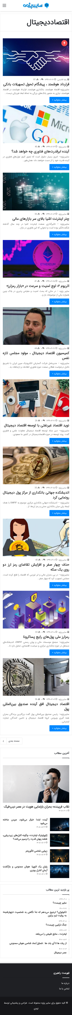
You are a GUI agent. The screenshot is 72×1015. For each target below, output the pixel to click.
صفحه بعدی (14, 741)
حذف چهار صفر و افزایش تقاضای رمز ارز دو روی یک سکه (36, 567)
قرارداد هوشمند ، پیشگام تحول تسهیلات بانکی (36, 84)
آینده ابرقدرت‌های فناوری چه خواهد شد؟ (40, 151)
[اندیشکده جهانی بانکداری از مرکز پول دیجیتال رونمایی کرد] (36, 465)
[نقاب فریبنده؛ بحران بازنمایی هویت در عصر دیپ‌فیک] (36, 784)
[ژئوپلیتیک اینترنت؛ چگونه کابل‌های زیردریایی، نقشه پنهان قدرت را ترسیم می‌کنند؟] (59, 840)
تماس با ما (64, 989)
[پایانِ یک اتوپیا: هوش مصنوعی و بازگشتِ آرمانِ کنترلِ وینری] (59, 871)
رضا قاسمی (62, 79)
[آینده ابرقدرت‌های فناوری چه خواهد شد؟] (36, 124)
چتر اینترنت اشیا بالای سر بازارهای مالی (40, 219)
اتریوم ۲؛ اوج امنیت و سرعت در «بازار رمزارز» (37, 286)
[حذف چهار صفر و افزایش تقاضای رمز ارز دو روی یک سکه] (36, 537)
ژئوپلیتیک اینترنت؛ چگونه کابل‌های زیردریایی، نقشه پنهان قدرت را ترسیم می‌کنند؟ (25, 837)
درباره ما (65, 983)
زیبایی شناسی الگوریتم (36, 851)
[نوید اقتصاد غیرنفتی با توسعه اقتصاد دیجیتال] (36, 398)
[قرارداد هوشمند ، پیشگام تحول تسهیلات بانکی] (36, 57)
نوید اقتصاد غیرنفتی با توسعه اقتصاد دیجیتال (36, 425)
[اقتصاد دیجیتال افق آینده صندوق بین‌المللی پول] (36, 677)
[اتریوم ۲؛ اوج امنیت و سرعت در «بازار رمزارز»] (36, 259)
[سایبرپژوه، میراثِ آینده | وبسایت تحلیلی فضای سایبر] (36, 5)
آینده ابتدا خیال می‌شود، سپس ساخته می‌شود (25, 821)
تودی (36, 1008)
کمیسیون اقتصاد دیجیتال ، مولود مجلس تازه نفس (36, 355)
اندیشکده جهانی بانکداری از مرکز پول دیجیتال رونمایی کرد (36, 495)
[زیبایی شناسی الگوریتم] (59, 855)
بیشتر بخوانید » (59, 100)
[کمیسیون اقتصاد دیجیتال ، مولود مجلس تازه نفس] (36, 326)
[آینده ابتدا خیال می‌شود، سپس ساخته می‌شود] (59, 824)
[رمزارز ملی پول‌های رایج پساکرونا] (36, 609)
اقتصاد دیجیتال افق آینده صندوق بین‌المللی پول (36, 706)
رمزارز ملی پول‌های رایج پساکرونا (46, 637)
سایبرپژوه (63, 146)
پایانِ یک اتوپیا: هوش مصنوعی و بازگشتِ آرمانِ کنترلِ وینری (25, 868)
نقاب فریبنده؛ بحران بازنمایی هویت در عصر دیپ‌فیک (36, 806)
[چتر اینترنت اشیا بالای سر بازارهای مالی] (36, 191)
